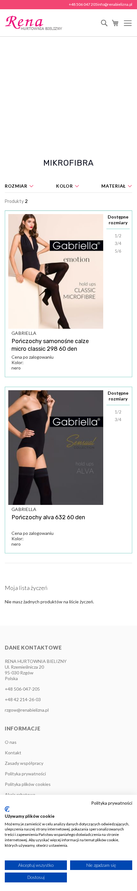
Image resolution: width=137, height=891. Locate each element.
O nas (11, 742)
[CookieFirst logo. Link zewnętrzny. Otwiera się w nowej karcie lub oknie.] (7, 809)
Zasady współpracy (24, 763)
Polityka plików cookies (28, 784)
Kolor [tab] (64, 186)
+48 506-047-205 (22, 689)
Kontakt (13, 752)
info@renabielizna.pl (114, 4)
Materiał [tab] (113, 186)
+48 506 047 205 (83, 4)
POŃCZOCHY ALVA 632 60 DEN (48, 517)
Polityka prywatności (25, 773)
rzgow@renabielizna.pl (27, 710)
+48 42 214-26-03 (23, 699)
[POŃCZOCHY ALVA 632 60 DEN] (55, 447)
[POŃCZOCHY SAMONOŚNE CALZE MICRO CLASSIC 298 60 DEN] (55, 271)
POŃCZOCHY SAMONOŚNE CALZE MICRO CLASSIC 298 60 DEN (50, 345)
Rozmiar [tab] (16, 186)
